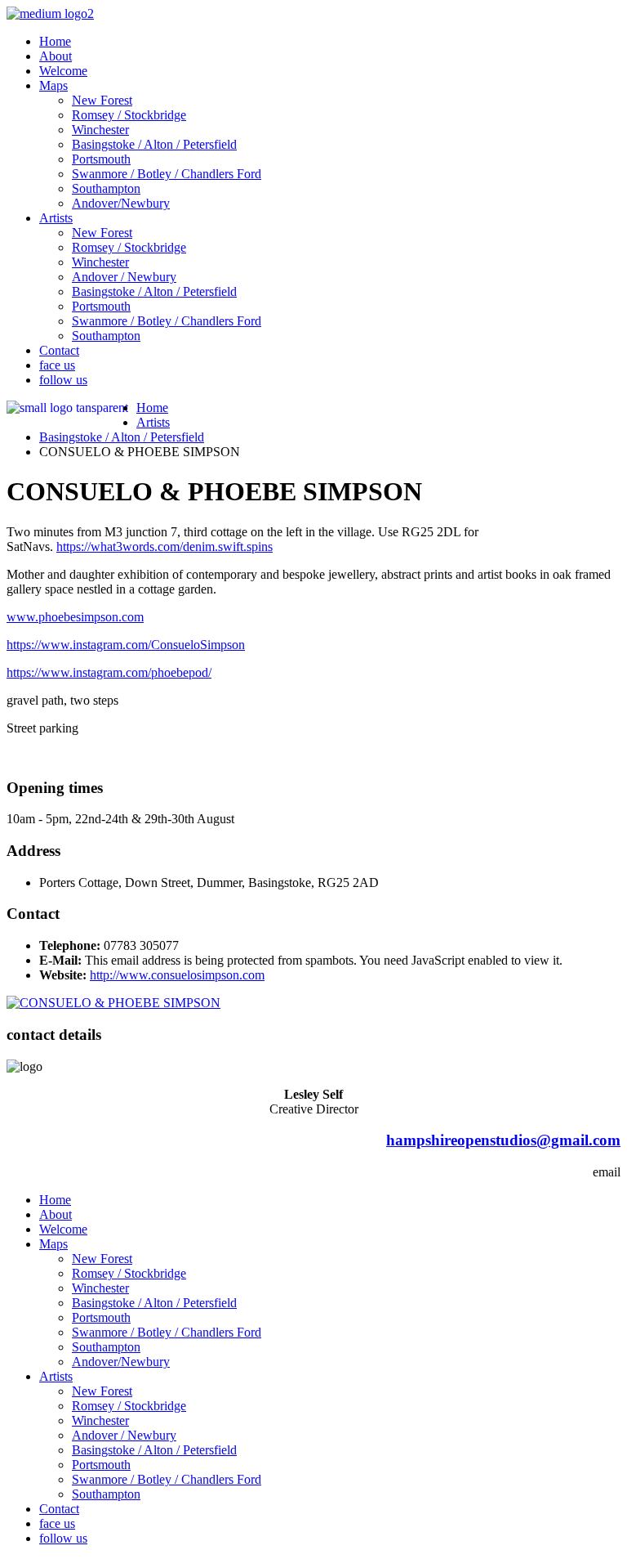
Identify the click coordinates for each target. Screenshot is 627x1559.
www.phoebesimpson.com (75, 617)
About (55, 56)
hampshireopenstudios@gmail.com (503, 1140)
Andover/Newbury (121, 203)
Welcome (63, 71)
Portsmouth (101, 159)
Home (55, 41)
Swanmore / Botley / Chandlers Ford (166, 174)
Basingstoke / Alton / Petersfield (154, 144)
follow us (63, 380)
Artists (56, 218)
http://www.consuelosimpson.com (177, 975)
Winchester (100, 130)
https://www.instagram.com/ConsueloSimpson (126, 645)
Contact (59, 350)
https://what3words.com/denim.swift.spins (164, 546)
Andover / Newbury (124, 277)
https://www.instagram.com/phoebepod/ (109, 672)
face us (57, 365)
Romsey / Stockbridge (129, 115)
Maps (53, 85)
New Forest (102, 100)
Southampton (106, 188)
